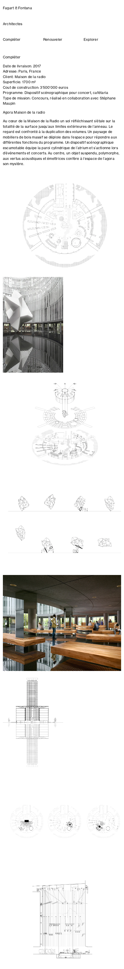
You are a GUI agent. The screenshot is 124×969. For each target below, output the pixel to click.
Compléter (11, 40)
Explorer (91, 40)
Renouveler (52, 40)
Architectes (12, 24)
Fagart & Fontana (17, 8)
